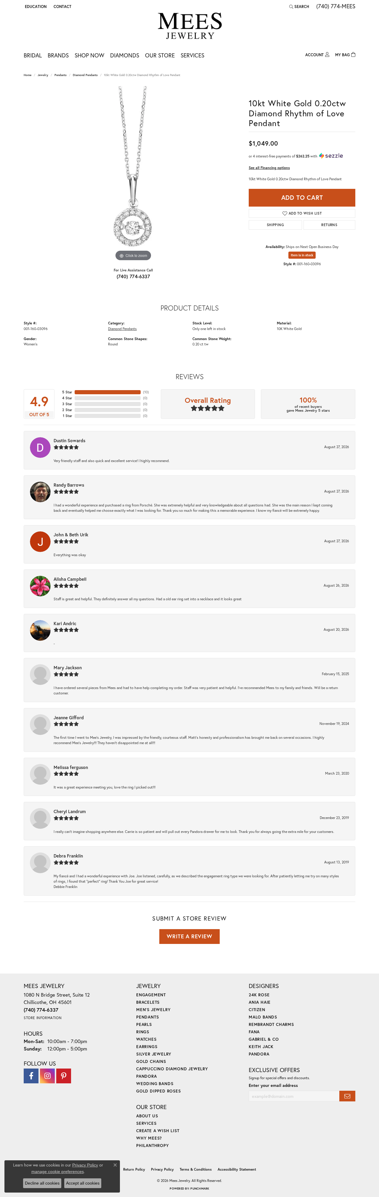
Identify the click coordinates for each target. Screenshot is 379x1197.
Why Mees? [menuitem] (149, 1138)
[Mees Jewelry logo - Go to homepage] (189, 27)
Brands (58, 55)
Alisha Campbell (70, 579)
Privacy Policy (162, 1169)
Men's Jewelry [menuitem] (153, 1009)
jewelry (43, 75)
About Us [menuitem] (147, 1116)
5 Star (67, 392)
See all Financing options (269, 167)
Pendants (60, 75)
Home (27, 75)
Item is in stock (302, 255)
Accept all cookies (82, 1183)
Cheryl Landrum (70, 811)
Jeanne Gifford (69, 717)
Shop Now (89, 55)
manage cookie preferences (57, 1171)
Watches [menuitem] (146, 1039)
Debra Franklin (68, 856)
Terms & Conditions (196, 1169)
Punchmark (199, 1188)
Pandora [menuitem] (146, 1076)
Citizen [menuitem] (257, 1009)
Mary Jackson (68, 667)
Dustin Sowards (69, 440)
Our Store (160, 55)
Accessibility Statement (237, 1169)
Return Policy (134, 1169)
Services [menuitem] (146, 1123)
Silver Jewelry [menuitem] (153, 1054)
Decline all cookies (42, 1183)
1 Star (67, 416)
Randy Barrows (69, 485)
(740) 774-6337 (133, 276)
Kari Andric (65, 623)
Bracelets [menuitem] (148, 1002)
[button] (35, 6)
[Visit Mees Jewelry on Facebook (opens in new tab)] (31, 1076)
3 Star (67, 404)
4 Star (67, 398)
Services (192, 55)
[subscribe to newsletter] (347, 1096)
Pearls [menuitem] (144, 1024)
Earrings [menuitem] (146, 1046)
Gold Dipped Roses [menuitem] (158, 1091)
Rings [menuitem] (142, 1031)
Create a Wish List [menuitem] (157, 1130)
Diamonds (124, 55)
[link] (61, 6)
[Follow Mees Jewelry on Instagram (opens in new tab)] (47, 1076)
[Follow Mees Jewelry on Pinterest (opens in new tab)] (63, 1076)
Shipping (275, 225)
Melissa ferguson (71, 767)
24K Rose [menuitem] (259, 994)
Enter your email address (273, 1085)
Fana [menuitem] (254, 1031)
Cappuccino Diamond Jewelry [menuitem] (172, 1068)
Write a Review (189, 936)
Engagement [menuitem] (151, 994)
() (146, 392)
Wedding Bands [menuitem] (154, 1083)
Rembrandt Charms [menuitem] (271, 1024)
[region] (133, 174)
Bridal (33, 55)
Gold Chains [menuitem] (151, 1061)
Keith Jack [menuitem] (261, 1046)
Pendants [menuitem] (147, 1017)
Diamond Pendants (85, 75)
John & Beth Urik (71, 535)
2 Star (67, 410)
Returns (329, 225)
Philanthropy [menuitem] (152, 1145)
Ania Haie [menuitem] (260, 1002)
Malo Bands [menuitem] (263, 1017)
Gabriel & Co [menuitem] (264, 1039)
